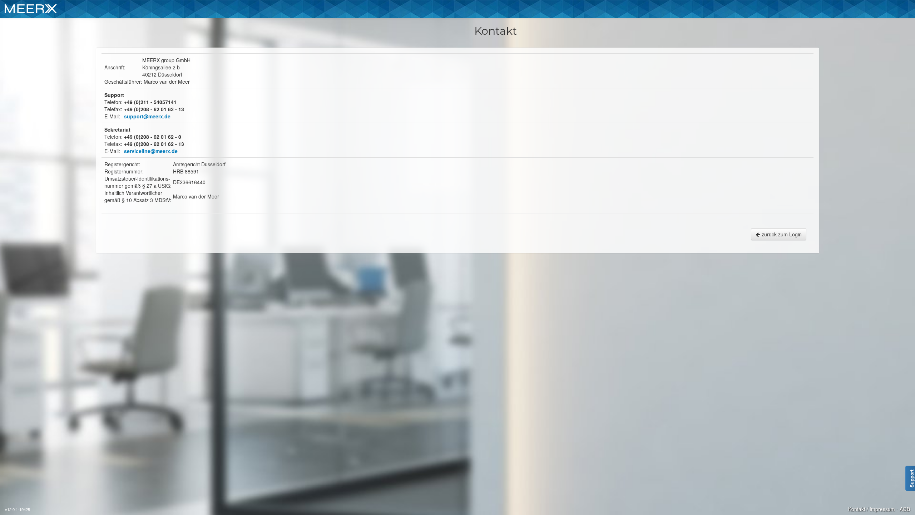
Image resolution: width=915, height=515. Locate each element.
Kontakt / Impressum (871, 508)
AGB (905, 508)
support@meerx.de (147, 116)
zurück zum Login (781, 234)
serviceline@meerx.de (151, 150)
